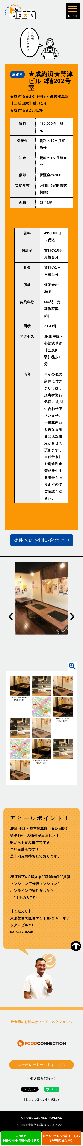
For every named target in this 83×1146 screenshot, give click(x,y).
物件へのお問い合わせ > (42, 540)
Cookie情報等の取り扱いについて (41, 1124)
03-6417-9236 (21, 932)
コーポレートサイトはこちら (41, 1065)
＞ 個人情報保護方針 (41, 1078)
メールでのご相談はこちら (61, 1138)
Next (72, 616)
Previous (11, 616)
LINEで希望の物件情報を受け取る (21, 1138)
